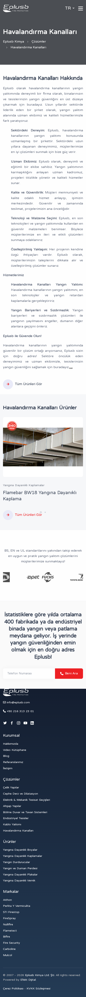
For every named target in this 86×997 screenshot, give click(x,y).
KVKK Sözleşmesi (38, 988)
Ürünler (9, 841)
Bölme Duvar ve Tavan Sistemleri (25, 812)
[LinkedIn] (32, 723)
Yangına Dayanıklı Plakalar (20, 874)
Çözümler (39, 42)
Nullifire (8, 924)
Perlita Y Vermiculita (16, 906)
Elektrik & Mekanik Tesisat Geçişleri (26, 800)
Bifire (6, 936)
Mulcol (7, 955)
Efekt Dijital (28, 979)
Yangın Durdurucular (16, 862)
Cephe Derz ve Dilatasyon (20, 793)
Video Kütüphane (14, 750)
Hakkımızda (10, 743)
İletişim (7, 768)
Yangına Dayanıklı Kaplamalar (22, 856)
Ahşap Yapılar (12, 806)
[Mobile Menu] (80, 8)
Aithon (7, 900)
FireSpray (9, 918)
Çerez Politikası (13, 988)
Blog (6, 756)
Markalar (11, 891)
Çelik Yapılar (11, 787)
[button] (41, 512)
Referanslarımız (13, 762)
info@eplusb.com (18, 702)
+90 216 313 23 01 (20, 711)
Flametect (10, 930)
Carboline (9, 949)
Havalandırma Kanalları (18, 830)
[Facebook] (12, 723)
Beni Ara (70, 673)
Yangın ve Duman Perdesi (20, 868)
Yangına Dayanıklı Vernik (19, 880)
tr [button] (68, 8)
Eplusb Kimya (13, 42)
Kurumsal (11, 735)
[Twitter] (5, 723)
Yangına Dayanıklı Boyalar (20, 849)
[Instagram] (19, 723)
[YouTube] (25, 723)
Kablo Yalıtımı (12, 824)
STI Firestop (11, 912)
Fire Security (11, 942)
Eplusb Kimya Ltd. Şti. (40, 975)
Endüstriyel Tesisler (16, 818)
